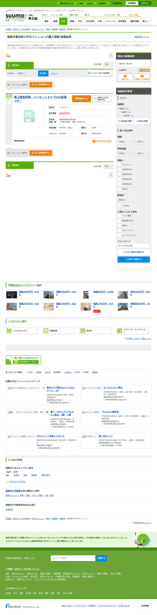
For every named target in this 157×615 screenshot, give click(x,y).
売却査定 (122, 21)
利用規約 (92, 606)
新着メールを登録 (142, 77)
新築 (55, 21)
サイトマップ (80, 606)
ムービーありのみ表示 (100, 73)
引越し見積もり (88, 576)
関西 (46, 593)
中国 (58, 593)
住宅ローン (10, 579)
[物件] (80, 3)
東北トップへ (30, 558)
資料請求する (81, 98)
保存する (125, 77)
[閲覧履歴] (118, 3)
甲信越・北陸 (30, 593)
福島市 (62, 29)
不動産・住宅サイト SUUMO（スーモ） (23, 569)
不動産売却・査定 (62, 576)
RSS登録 (144, 70)
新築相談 (76, 576)
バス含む (126, 206)
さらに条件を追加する (134, 252)
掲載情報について (141, 37)
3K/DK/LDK (127, 179)
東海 (40, 593)
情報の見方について (143, 523)
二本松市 (67, 372)
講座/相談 (134, 21)
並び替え (43, 73)
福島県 (55, 29)
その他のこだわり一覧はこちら (138, 338)
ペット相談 (126, 216)
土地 (100, 21)
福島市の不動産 (13, 491)
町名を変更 (143, 121)
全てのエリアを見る (17, 482)
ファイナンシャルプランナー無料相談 (49, 579)
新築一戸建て (25, 495)
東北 (48, 29)
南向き (125, 225)
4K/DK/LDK (127, 184)
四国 (52, 593)
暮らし (146, 21)
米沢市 (47, 372)
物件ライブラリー (24, 579)
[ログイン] (145, 3)
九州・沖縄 (67, 593)
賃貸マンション (18, 573)
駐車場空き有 (127, 221)
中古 (63, 21)
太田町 (16, 475)
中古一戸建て (37, 495)
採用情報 (145, 606)
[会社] (90, 3)
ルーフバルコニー (129, 235)
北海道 (8, 593)
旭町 (7, 475)
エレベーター (127, 230)
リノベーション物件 (20, 576)
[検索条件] (102, 3)
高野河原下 (45, 475)
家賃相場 (57, 573)
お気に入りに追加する (102, 98)
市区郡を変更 (126, 121)
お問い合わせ (124, 606)
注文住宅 (90, 21)
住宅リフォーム (46, 576)
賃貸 (46, 21)
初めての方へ (67, 606)
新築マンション (12, 495)
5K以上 (125, 189)
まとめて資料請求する (41, 84)
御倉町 (34, 475)
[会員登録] (132, 3)
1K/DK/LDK (127, 169)
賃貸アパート (32, 573)
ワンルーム (126, 164)
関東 (21, 593)
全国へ (31, 15)
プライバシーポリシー (107, 606)
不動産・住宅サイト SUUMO (18, 29)
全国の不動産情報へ (14, 558)
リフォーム (110, 21)
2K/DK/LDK (127, 174)
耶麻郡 (95, 372)
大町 (25, 475)
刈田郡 (38, 372)
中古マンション (38, 29)
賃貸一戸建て (45, 573)
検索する (101, 558)
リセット (54, 73)
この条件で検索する (133, 259)
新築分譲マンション (71, 573)
